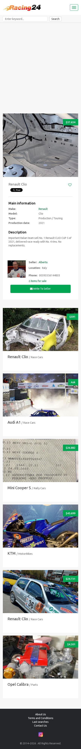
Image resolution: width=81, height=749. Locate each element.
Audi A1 (14, 422)
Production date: (19, 222)
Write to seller (42, 288)
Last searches (40, 721)
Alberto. (43, 262)
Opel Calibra (18, 684)
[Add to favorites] (70, 185)
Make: (12, 208)
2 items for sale (38, 280)
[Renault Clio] (40, 336)
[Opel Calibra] (40, 667)
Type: (12, 218)
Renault (43, 208)
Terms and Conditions (40, 718)
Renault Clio (18, 357)
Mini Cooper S (19, 488)
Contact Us (40, 725)
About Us (40, 714)
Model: (12, 213)
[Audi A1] (40, 405)
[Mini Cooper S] (40, 470)
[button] (7, 145)
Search (55, 18)
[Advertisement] (40, 65)
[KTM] (40, 536)
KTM (12, 553)
